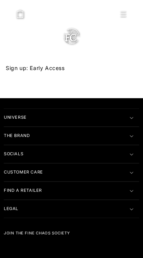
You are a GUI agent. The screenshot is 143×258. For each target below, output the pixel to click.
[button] (123, 14)
